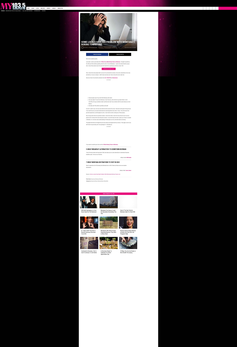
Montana (101, 179)
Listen (37, 8)
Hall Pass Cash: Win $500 (27, 10)
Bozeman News (37, 10)
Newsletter (60, 8)
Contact (54, 8)
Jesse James (128, 170)
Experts (48, 8)
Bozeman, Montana (95, 179)
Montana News (101, 181)
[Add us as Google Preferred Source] (207, 8)
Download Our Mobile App (109, 68)
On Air (32, 8)
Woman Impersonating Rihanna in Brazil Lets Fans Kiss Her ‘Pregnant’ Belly (128, 232)
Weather (43, 10)
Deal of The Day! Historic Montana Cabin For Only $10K (127, 211)
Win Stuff (43, 8)
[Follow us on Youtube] (216, 8)
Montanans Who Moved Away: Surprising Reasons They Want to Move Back (108, 232)
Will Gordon (86, 47)
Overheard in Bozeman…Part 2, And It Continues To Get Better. (89, 251)
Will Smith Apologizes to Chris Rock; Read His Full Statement (88, 211)
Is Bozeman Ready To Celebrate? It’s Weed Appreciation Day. (106, 252)
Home (28, 8)
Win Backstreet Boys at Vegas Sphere (13, 10)
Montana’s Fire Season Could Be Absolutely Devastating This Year (108, 212)
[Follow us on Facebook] (210, 8)
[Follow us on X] (213, 8)
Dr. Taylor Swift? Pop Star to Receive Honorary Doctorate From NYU (88, 232)
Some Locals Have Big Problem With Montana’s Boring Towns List (105, 174)
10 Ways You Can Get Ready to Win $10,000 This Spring (128, 251)
